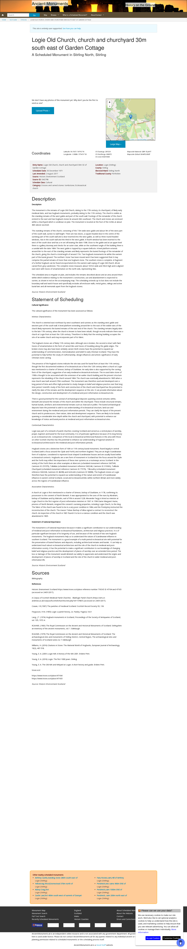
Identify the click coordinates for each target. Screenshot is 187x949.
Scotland (13, 20)
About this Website (125, 913)
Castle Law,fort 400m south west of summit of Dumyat (58, 895)
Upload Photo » (43, 110)
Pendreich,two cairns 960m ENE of (111, 883)
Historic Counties (81, 919)
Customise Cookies (171, 938)
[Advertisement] (93, 78)
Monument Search (39, 913)
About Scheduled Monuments (129, 910)
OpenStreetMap (142, 139)
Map (45, 15)
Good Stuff (101, 945)
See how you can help (72, 28)
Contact (120, 916)
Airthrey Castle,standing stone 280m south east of (56, 878)
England (77, 910)
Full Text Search (38, 916)
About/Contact (96, 15)
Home (4, 20)
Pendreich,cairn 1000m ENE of (109, 889)
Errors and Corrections (126, 919)
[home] (2, 15)
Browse (53, 15)
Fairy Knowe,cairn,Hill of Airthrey (110, 878)
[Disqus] (93, 763)
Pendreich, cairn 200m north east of (112, 895)
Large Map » (115, 144)
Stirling (24, 20)
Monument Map (38, 910)
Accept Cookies (153, 938)
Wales (76, 916)
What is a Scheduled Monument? (75, 15)
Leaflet (132, 139)
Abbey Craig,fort (42, 889)
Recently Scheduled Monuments (45, 919)
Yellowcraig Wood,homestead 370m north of (54, 883)
